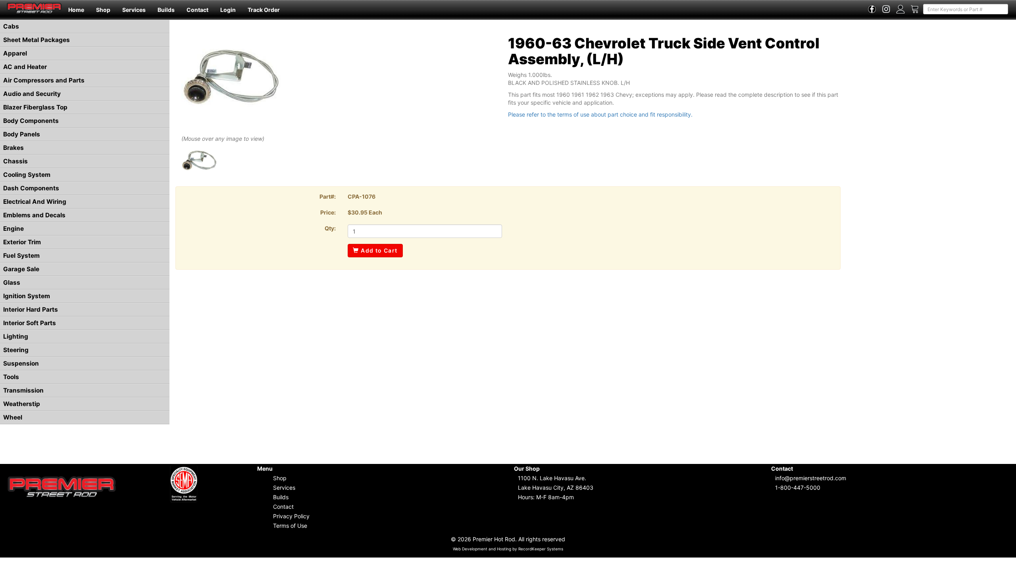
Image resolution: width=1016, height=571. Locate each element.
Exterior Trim (22, 242)
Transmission (23, 390)
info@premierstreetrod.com (810, 478)
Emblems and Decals (34, 215)
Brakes (13, 147)
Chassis (15, 161)
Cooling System (26, 174)
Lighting (15, 336)
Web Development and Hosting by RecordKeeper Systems (508, 548)
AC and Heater (25, 67)
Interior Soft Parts (29, 323)
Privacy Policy (291, 516)
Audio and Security (32, 94)
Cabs (11, 26)
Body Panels (21, 134)
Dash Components (31, 188)
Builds (166, 9)
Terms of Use (290, 525)
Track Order (264, 9)
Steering (16, 350)
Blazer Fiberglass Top (35, 107)
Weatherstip (21, 404)
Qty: (330, 228)
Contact (197, 9)
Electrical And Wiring (34, 201)
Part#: (327, 196)
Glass (11, 282)
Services (134, 9)
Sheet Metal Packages (36, 40)
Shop (103, 9)
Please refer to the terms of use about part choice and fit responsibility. (600, 114)
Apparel (15, 53)
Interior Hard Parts (30, 309)
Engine (13, 228)
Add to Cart (378, 250)
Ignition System (26, 296)
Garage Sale (21, 269)
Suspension (21, 363)
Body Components (31, 121)
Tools (11, 377)
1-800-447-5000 (797, 487)
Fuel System (21, 255)
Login (228, 9)
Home (76, 9)
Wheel (12, 417)
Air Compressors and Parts (44, 80)
